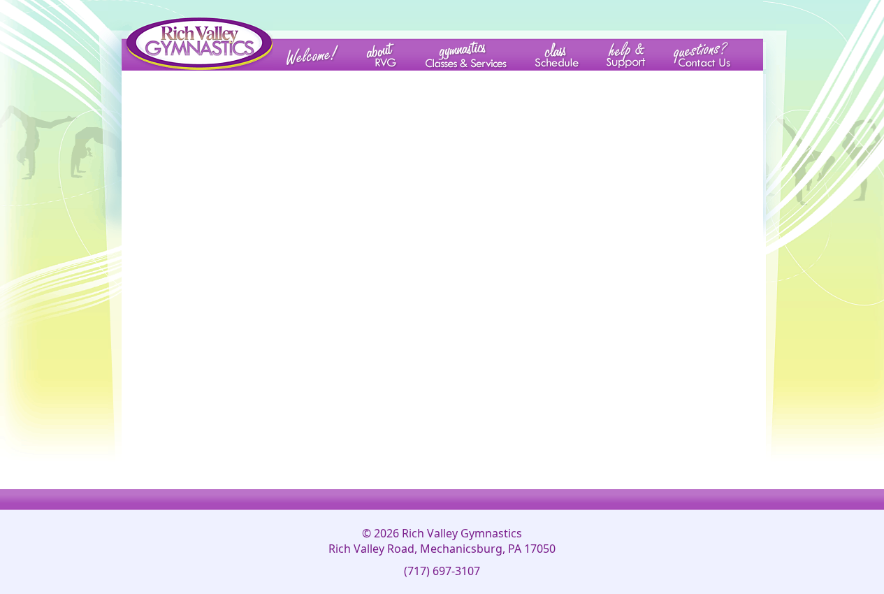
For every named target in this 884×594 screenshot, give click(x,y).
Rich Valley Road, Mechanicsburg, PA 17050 (442, 548)
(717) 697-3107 (442, 571)
